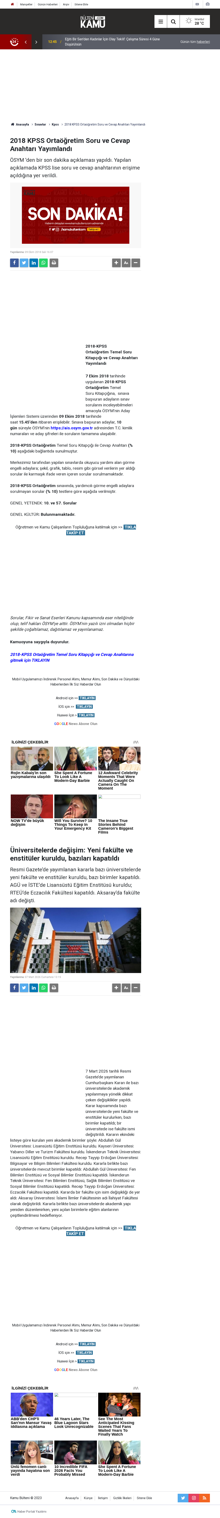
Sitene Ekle (81, 4)
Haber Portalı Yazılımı (31, 1511)
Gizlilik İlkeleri (122, 1498)
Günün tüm (195, 42)
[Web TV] (197, 4)
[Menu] (161, 22)
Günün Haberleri (48, 4)
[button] (116, 263)
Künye (88, 1498)
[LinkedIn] (33, 263)
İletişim (103, 1498)
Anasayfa (72, 1498)
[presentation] (25, 41)
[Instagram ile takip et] (193, 1498)
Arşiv (66, 4)
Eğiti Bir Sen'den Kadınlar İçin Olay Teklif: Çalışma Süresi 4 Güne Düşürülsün (112, 41)
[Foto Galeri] (207, 4)
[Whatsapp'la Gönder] (43, 263)
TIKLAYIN (87, 698)
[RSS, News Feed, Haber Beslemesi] (204, 1498)
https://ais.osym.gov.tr (72, 427)
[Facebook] (14, 263)
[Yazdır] (54, 263)
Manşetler (26, 4)
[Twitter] (24, 263)
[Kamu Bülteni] (93, 21)
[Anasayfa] (12, 4)
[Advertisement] (110, 86)
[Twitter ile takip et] (183, 1498)
